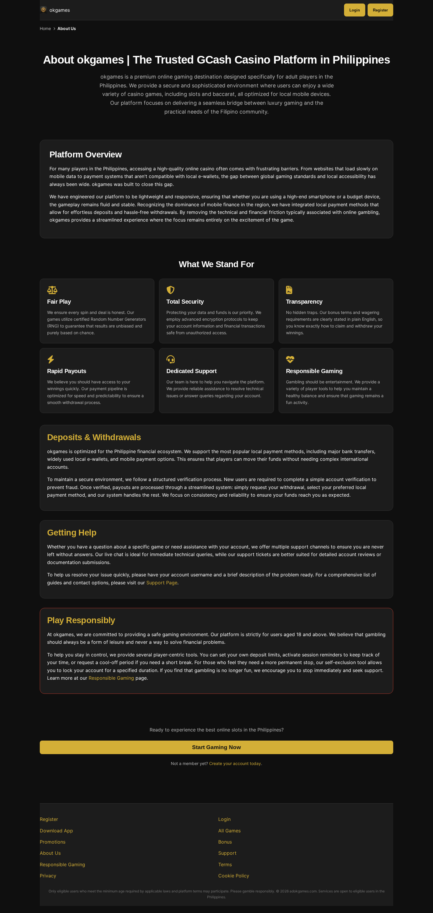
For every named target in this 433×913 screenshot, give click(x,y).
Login (354, 10)
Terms (225, 864)
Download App (56, 831)
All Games (229, 831)
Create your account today (235, 763)
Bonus (225, 842)
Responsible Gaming (111, 678)
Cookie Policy (233, 876)
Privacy (48, 876)
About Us (50, 853)
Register (380, 10)
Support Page (161, 583)
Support (227, 853)
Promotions (52, 842)
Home (45, 28)
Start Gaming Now (216, 747)
